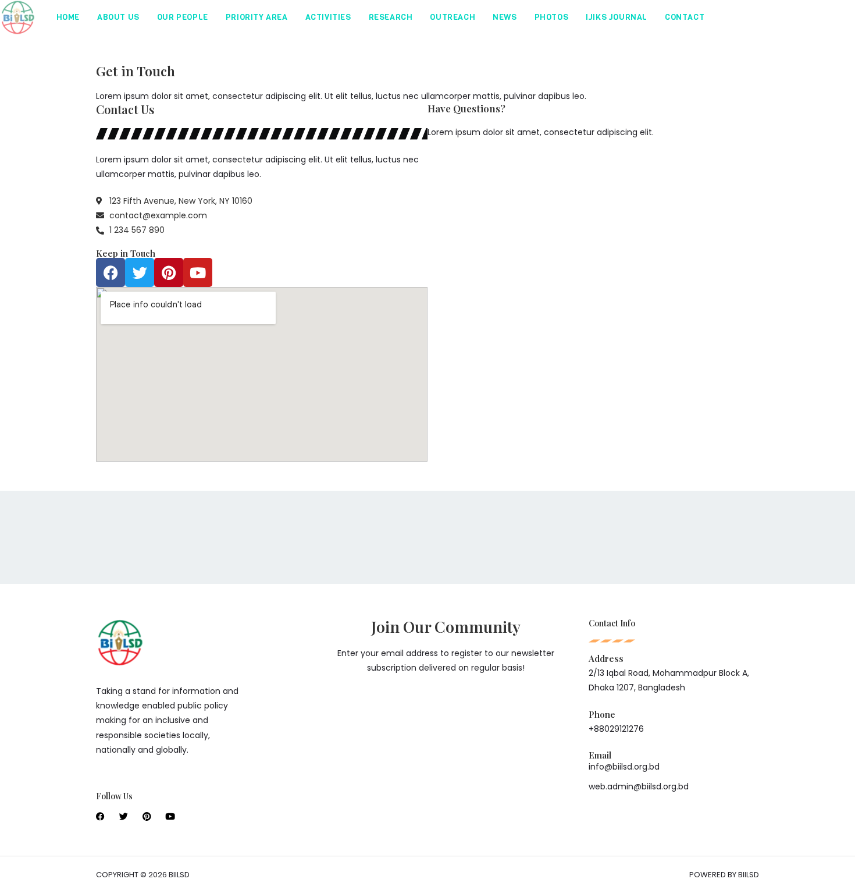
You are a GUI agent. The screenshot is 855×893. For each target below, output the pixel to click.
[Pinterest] (168, 272)
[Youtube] (197, 272)
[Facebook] (110, 272)
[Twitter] (139, 272)
